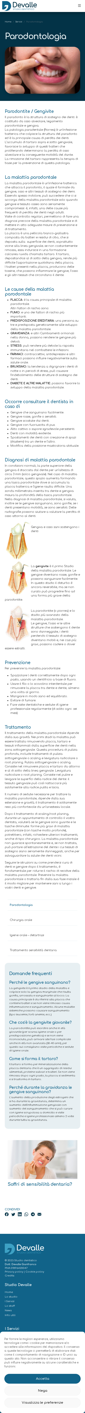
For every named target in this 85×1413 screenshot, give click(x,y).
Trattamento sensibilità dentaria (33, 950)
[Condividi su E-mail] (39, 1215)
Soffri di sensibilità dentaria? (40, 1184)
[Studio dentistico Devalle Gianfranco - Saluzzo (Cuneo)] (19, 6)
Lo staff (10, 1305)
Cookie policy (35, 1271)
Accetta (42, 1379)
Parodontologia (21, 905)
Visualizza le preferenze (42, 1403)
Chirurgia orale (21, 920)
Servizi (18, 22)
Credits (9, 1275)
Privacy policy (14, 1271)
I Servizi (9, 1301)
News (8, 1310)
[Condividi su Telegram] (33, 1215)
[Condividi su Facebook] (7, 1215)
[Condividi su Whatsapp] (26, 1215)
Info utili (10, 1315)
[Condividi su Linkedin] (20, 1215)
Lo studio (11, 1296)
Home (8, 22)
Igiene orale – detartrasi (27, 935)
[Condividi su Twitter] (13, 1215)
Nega (42, 1391)
